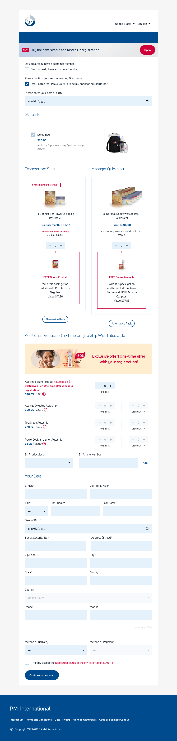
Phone (29, 607)
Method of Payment (102, 642)
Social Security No (36, 537)
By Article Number (90, 454)
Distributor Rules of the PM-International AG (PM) (85, 663)
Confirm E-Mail (99, 485)
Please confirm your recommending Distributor (53, 78)
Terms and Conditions (39, 719)
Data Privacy (62, 719)
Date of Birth (32, 520)
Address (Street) (101, 537)
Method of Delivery (36, 642)
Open (147, 50)
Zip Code (30, 555)
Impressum (16, 719)
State (28, 572)
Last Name (109, 503)
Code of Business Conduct (114, 719)
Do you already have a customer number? (50, 63)
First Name (57, 503)
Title (27, 503)
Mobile (94, 607)
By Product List (34, 454)
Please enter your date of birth (43, 92)
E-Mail (29, 485)
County (94, 572)
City (92, 555)
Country (30, 589)
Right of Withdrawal (84, 719)
